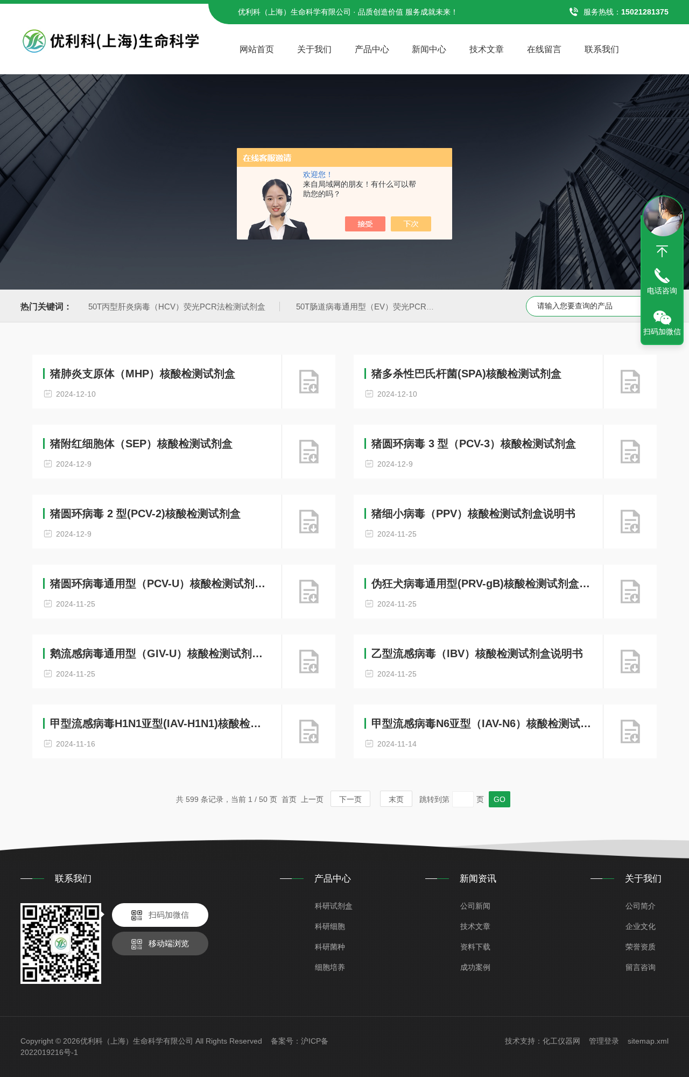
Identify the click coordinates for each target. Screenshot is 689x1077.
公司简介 (640, 906)
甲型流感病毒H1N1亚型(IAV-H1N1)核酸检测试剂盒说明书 (160, 723)
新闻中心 (429, 49)
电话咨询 (662, 290)
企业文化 (640, 926)
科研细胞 (330, 926)
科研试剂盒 (334, 906)
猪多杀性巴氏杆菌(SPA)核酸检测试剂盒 (466, 373)
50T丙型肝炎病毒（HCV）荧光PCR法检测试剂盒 (176, 306)
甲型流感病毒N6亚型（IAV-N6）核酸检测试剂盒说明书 (481, 723)
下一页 (350, 799)
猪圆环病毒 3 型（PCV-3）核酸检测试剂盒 (473, 443)
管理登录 (604, 1041)
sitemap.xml (648, 1041)
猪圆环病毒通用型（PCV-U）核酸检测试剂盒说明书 (160, 583)
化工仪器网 (561, 1041)
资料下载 (475, 946)
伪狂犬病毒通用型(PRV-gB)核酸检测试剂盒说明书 (481, 583)
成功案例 (475, 967)
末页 (396, 799)
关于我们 (314, 49)
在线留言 (544, 49)
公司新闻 (475, 906)
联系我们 (602, 49)
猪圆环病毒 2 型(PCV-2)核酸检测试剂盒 (145, 513)
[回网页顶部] (662, 251)
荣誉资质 (640, 946)
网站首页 (257, 49)
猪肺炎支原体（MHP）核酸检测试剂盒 (142, 373)
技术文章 (486, 49)
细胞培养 (330, 967)
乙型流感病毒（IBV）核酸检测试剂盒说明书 (477, 653)
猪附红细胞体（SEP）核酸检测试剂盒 (141, 443)
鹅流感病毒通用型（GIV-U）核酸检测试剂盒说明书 (160, 653)
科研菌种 (330, 946)
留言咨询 (640, 967)
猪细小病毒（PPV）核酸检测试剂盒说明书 (473, 513)
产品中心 (372, 49)
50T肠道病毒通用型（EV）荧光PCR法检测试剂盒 (385, 306)
